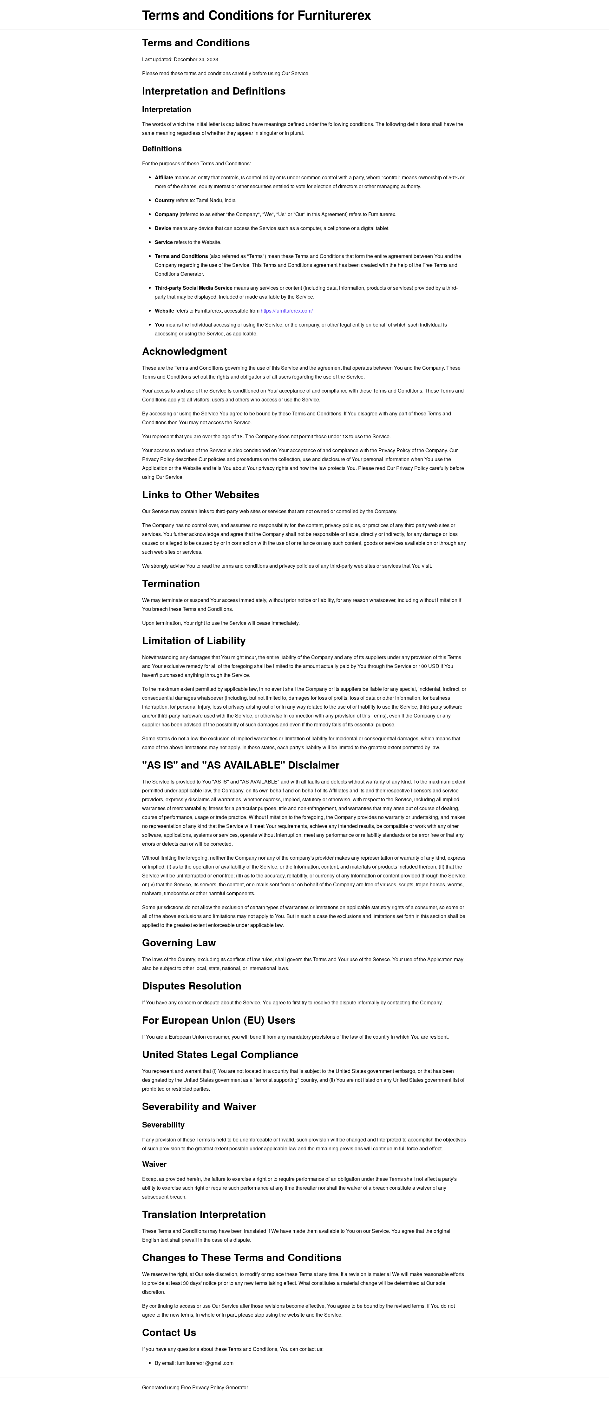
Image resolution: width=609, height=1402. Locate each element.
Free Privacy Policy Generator (214, 1387)
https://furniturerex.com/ (287, 310)
